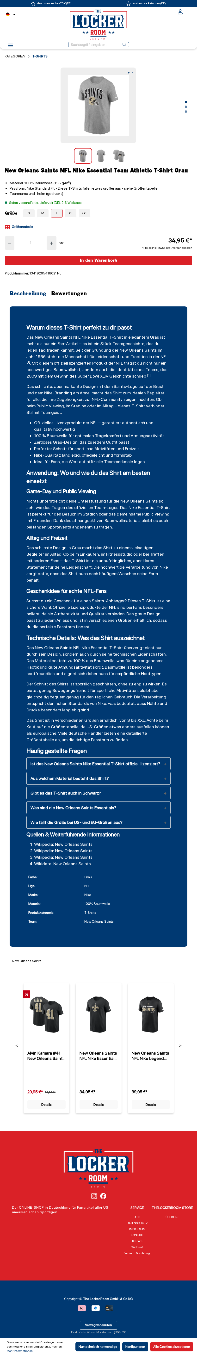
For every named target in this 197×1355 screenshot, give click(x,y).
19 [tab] (156, 1122)
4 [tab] (48, 1122)
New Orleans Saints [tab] (26, 961)
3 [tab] (40, 1122)
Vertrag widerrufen (98, 1325)
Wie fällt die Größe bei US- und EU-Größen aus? (77, 822)
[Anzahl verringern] (10, 243)
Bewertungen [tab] (69, 293)
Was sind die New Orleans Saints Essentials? (73, 807)
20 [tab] (163, 1122)
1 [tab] (26, 1122)
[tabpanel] (46, 1045)
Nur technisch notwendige (98, 1347)
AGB (137, 1217)
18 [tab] (149, 1122)
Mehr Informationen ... (21, 1351)
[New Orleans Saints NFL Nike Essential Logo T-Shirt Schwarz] (99, 1014)
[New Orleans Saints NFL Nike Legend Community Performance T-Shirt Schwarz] (151, 1014)
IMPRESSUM (137, 1229)
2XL (84, 213)
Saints (120, 386)
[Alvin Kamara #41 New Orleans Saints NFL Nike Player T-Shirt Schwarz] (46, 1014)
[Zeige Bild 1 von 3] (186, 102)
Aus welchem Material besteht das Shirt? (70, 778)
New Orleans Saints (53, 337)
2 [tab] (33, 1122)
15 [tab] (127, 1122)
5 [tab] (55, 1122)
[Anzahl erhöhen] (52, 243)
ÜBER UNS (172, 1217)
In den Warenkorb (98, 260)
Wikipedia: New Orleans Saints (63, 844)
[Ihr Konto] (180, 13)
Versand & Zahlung (137, 1253)
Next (180, 1046)
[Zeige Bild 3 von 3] (186, 111)
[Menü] (10, 47)
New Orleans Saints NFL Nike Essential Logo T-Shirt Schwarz (98, 1055)
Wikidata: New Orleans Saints (62, 863)
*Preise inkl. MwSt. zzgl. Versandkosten (167, 247)
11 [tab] (98, 1122)
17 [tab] (141, 1122)
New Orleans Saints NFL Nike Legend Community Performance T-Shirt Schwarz (150, 1055)
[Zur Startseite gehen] (98, 24)
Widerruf (137, 1247)
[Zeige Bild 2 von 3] (186, 107)
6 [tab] (62, 1122)
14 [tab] (120, 1122)
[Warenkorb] (189, 11)
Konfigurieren (135, 1347)
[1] (28, 362)
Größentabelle (22, 227)
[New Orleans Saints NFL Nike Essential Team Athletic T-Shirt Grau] (98, 105)
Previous (17, 1046)
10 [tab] (91, 1122)
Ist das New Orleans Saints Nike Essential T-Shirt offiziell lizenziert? (95, 763)
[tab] (29, 293)
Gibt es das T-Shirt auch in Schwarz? (66, 793)
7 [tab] (69, 1122)
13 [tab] (113, 1122)
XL (71, 213)
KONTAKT (137, 1235)
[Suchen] (124, 44)
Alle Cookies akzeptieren (171, 1347)
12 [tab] (105, 1122)
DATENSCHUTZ (137, 1223)
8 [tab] (76, 1122)
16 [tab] (134, 1122)
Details (46, 1104)
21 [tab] (170, 1122)
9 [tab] (84, 1122)
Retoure (137, 1241)
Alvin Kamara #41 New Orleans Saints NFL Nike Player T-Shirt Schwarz (46, 1055)
